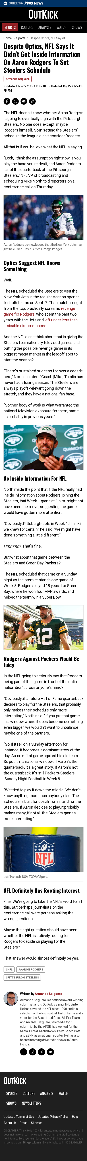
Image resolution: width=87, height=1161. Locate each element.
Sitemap (37, 1123)
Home (8, 38)
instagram (32, 1051)
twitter (41, 1051)
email (50, 1051)
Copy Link (32, 101)
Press (23, 1123)
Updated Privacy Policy (53, 1116)
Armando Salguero (18, 79)
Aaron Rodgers (31, 969)
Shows (77, 27)
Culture (27, 27)
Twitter (15, 101)
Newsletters (31, 1103)
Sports (10, 27)
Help (75, 1116)
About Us (10, 1123)
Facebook (7, 101)
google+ (23, 1051)
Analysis (44, 27)
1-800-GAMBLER (73, 1142)
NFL (9, 969)
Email (24, 101)
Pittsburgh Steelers (23, 977)
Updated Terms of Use (19, 1116)
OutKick (43, 14)
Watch (61, 27)
